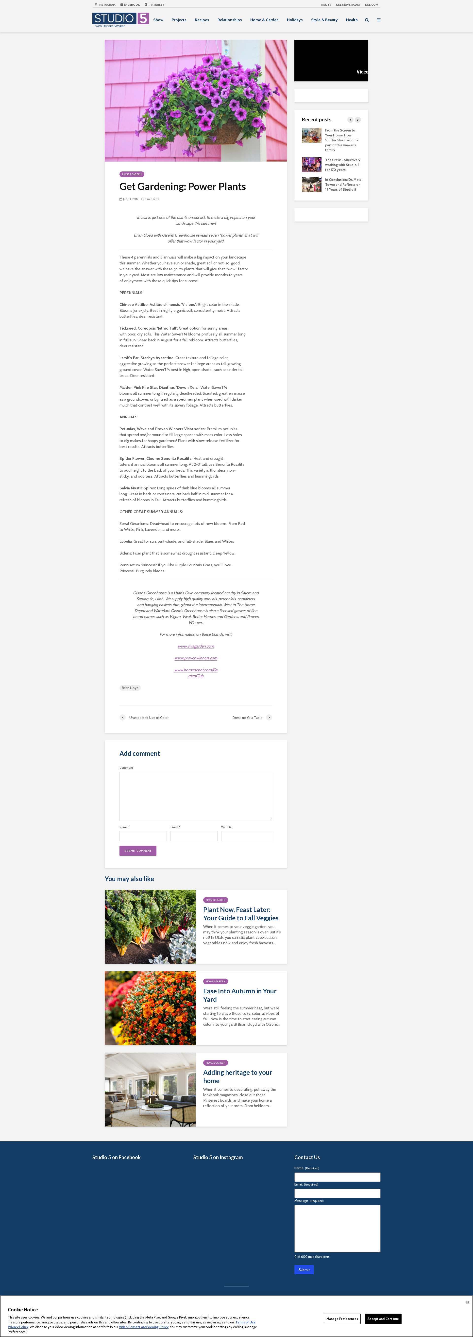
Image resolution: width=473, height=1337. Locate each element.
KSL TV (326, 4)
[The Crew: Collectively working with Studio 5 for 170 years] (311, 164)
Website (226, 827)
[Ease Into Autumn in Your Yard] (150, 1007)
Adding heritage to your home (237, 1076)
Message (309, 1200)
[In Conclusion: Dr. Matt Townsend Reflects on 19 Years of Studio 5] (311, 184)
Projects (179, 20)
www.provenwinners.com (196, 658)
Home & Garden (264, 20)
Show (158, 20)
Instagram (107, 4)
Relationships (230, 20)
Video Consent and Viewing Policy (144, 1327)
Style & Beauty (324, 20)
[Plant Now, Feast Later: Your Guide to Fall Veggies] (150, 926)
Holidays (295, 20)
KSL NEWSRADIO (348, 4)
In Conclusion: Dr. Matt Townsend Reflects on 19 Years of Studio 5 (343, 184)
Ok (467, 1302)
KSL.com (371, 4)
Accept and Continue (383, 1319)
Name (124, 827)
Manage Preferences (342, 1319)
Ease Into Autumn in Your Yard (240, 995)
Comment (126, 767)
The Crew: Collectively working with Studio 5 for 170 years (342, 165)
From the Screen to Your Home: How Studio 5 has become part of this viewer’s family (341, 140)
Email (175, 827)
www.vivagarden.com (196, 646)
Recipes (202, 20)
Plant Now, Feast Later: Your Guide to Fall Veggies (241, 914)
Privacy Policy (18, 1327)
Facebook (131, 4)
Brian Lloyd (130, 688)
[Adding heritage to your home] (150, 1089)
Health (352, 20)
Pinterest (156, 4)
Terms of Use (245, 1322)
